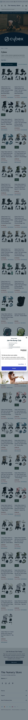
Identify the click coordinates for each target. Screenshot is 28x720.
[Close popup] (26, 337)
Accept (14, 368)
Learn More (21, 364)
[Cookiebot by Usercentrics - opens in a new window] (20, 350)
